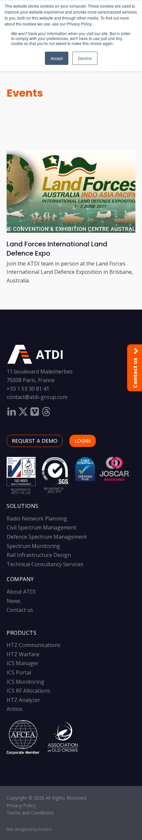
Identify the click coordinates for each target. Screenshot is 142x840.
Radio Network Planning (37, 518)
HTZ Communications (33, 645)
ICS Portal (19, 672)
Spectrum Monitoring (33, 546)
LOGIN (82, 441)
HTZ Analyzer (23, 700)
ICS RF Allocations (28, 690)
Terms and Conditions (30, 813)
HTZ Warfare (23, 654)
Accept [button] (57, 58)
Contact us (20, 610)
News (13, 601)
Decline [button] (85, 58)
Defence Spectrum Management (47, 536)
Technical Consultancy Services (45, 564)
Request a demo (34, 441)
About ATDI (21, 591)
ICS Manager (23, 663)
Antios (14, 709)
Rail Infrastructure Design (39, 555)
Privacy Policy (21, 805)
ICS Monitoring (25, 681)
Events (25, 92)
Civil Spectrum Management (41, 527)
